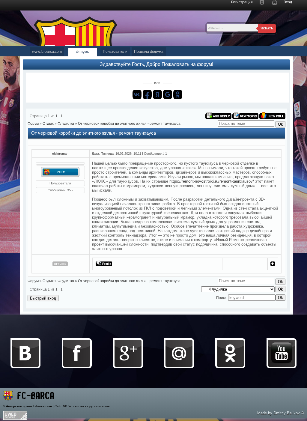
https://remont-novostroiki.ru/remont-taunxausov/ (211, 181)
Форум (33, 123)
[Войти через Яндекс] (157, 94)
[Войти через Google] (167, 94)
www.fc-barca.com (47, 51)
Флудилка (66, 123)
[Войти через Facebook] (147, 94)
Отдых (48, 123)
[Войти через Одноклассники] (177, 94)
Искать (267, 28)
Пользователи (115, 51)
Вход (288, 2)
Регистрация (242, 2)
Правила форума (148, 51)
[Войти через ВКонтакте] (137, 94)
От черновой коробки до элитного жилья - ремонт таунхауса (129, 123)
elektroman (60, 153)
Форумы (83, 52)
